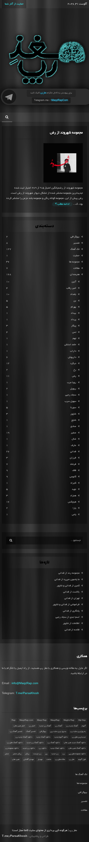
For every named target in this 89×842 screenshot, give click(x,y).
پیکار (73, 325)
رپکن (27, 754)
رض (74, 376)
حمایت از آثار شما (14, 4)
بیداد (73, 313)
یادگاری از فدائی (71, 611)
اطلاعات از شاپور (71, 623)
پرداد (73, 319)
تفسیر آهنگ (31, 731)
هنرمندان (74, 274)
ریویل (73, 388)
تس (74, 332)
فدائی (73, 451)
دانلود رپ (42, 748)
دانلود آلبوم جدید (61, 737)
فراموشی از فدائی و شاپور (66, 604)
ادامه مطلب (63, 204)
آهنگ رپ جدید (45, 726)
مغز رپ (71, 759)
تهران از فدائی (71, 598)
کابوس (73, 476)
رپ (63, 754)
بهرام (73, 307)
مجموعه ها (74, 262)
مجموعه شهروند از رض (66, 133)
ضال (74, 439)
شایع (73, 420)
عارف (73, 445)
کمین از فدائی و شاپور (68, 585)
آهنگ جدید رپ (72, 726)
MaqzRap (55, 720)
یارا (74, 508)
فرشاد (73, 464)
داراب (73, 351)
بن (74, 300)
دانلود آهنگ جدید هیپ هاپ (75, 743)
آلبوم (84, 726)
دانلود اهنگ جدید (57, 748)
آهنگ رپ (58, 726)
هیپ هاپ (15, 759)
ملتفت (48, 759)
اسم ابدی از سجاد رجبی (67, 617)
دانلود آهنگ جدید (43, 737)
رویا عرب (71, 382)
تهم (74, 338)
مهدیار (40, 759)
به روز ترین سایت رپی (58, 731)
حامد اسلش (70, 344)
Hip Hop (82, 720)
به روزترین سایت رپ (78, 731)
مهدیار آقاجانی (28, 759)
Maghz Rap (69, 720)
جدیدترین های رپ (79, 737)
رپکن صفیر (17, 754)
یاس (74, 514)
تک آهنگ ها (81, 774)
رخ (74, 370)
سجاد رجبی (70, 395)
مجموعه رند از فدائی (68, 573)
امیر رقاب (71, 288)
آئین (74, 281)
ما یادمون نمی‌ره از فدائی (66, 579)
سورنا (73, 407)
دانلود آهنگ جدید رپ (23, 737)
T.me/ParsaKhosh (27, 693)
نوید (74, 489)
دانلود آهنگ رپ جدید (34, 743)
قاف (74, 470)
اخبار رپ (32, 726)
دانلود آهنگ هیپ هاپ (77, 748)
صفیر (73, 432)
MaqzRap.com (26, 720)
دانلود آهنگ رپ (53, 743)
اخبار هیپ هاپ (19, 726)
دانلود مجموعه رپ (12, 748)
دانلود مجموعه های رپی (77, 754)
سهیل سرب (70, 401)
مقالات (76, 268)
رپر (46, 754)
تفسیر (76, 243)
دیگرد (73, 363)
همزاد (73, 495)
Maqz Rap (42, 720)
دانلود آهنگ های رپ (15, 743)
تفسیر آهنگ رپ (16, 731)
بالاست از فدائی (71, 592)
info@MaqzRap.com (25, 683)
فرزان (73, 457)
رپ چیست (37, 754)
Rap (14, 720)
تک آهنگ (74, 249)
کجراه (73, 483)
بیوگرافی (74, 236)
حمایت (76, 255)
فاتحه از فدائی (72, 629)
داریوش (72, 357)
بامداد (73, 294)
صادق (73, 426)
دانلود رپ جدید (29, 748)
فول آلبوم (82, 759)
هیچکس (72, 502)
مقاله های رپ (60, 759)
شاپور (73, 414)
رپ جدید (54, 754)
